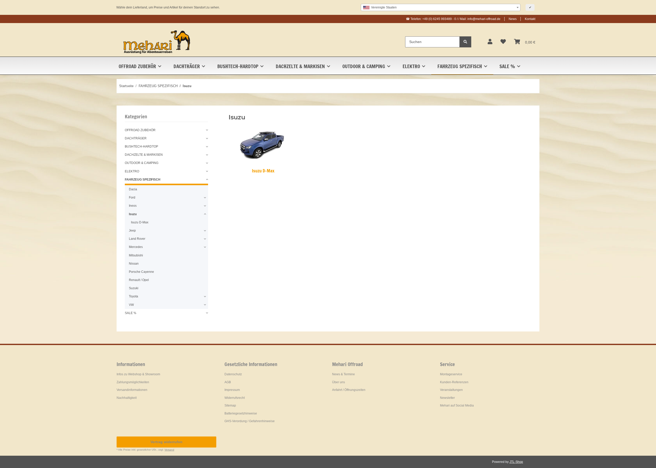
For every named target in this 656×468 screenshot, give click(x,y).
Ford (132, 197)
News (513, 19)
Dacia (133, 189)
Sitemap (230, 405)
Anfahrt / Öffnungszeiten (348, 390)
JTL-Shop (516, 462)
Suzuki (133, 288)
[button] (490, 42)
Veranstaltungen (451, 390)
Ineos (133, 205)
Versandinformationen (132, 390)
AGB (227, 382)
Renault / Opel (139, 280)
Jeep (132, 230)
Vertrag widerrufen (166, 442)
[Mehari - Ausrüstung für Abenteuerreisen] (157, 42)
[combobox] (440, 7)
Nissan (134, 263)
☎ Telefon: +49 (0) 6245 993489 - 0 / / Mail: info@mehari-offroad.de (453, 19)
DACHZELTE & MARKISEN (144, 155)
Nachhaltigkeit (127, 398)
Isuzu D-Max (263, 171)
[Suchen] (465, 41)
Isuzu (133, 214)
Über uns (338, 382)
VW (131, 305)
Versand (169, 449)
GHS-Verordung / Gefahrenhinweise (249, 421)
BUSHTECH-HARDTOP (141, 146)
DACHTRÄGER (136, 138)
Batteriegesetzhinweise (240, 413)
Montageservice (451, 374)
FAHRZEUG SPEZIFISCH (142, 179)
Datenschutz (233, 374)
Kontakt (530, 19)
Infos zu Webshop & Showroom (138, 374)
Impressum (232, 390)
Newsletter (447, 398)
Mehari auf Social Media (457, 405)
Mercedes (136, 247)
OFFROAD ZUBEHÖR (140, 130)
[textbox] (440, 7)
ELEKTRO (132, 171)
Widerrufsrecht (234, 398)
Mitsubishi (136, 255)
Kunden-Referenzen (454, 382)
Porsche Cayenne (141, 272)
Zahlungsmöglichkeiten (133, 382)
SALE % (130, 313)
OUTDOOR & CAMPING (141, 163)
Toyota (133, 296)
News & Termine (343, 374)
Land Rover (137, 239)
